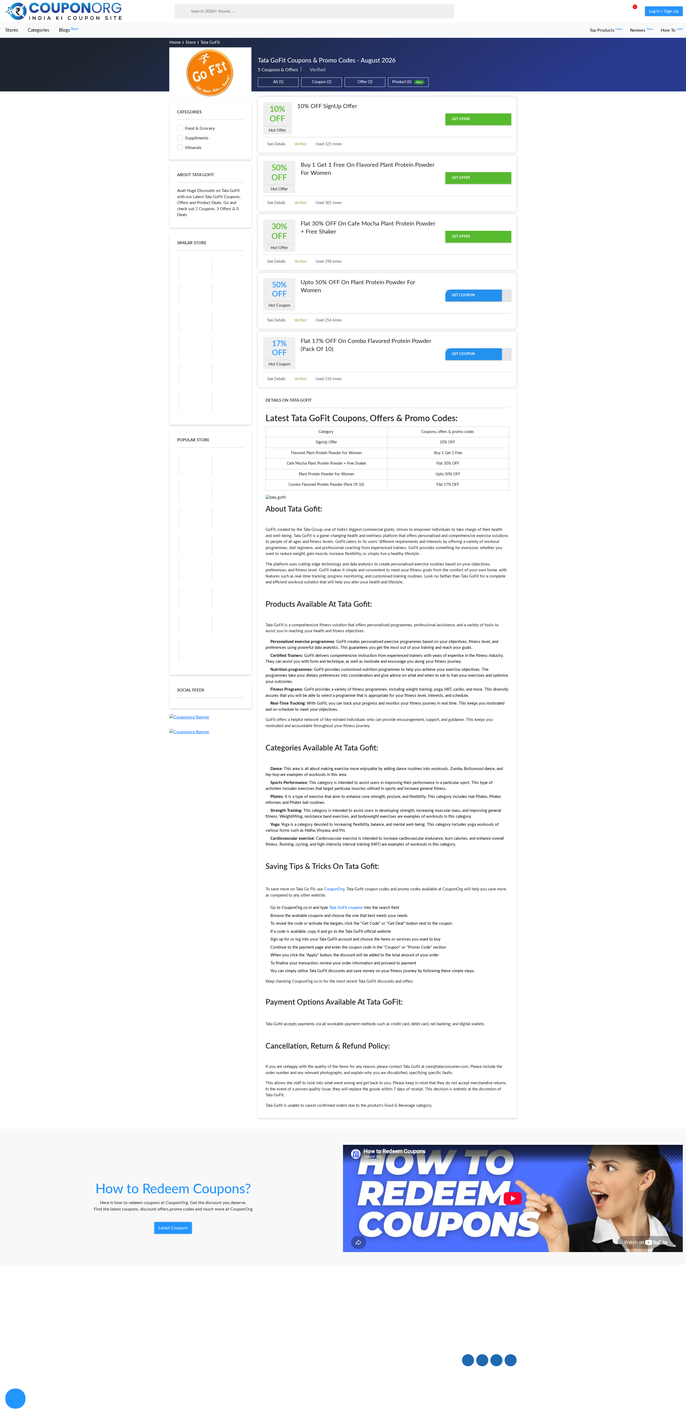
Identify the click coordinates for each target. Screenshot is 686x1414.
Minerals (193, 148)
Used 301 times (328, 203)
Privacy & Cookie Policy (455, 1399)
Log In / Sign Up (664, 11)
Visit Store (210, 73)
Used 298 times (328, 262)
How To (672, 30)
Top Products (606, 30)
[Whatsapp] (15, 1399)
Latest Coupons (173, 1228)
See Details (275, 144)
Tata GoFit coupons (346, 907)
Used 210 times (328, 379)
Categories (38, 30)
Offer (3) (364, 82)
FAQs (316, 1335)
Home (175, 42)
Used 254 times (328, 320)
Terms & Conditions (499, 1399)
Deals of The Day (257, 1348)
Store (190, 42)
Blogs (68, 29)
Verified (300, 144)
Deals (245, 1335)
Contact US (322, 1348)
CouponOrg (334, 889)
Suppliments (196, 138)
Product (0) (407, 82)
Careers (318, 1360)
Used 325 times (328, 144)
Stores (11, 30)
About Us (178, 1335)
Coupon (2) (321, 82)
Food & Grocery (200, 128)
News (175, 1360)
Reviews (641, 30)
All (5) (278, 82)
